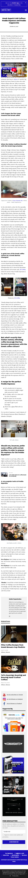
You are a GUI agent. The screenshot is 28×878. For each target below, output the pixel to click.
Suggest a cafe (20, 853)
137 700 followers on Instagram (15, 699)
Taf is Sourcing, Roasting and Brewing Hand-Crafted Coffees (13, 678)
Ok (10, 875)
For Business (9, 853)
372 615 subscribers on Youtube (15, 694)
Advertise (6, 855)
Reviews (24, 855)
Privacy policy (15, 875)
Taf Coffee (23, 269)
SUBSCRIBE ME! (14, 842)
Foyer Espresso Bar (18, 200)
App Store (10, 4)
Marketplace (15, 855)
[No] (26, 873)
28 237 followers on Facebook (14, 703)
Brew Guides (15, 857)
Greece (8, 652)
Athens (16, 79)
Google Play (17, 4)
